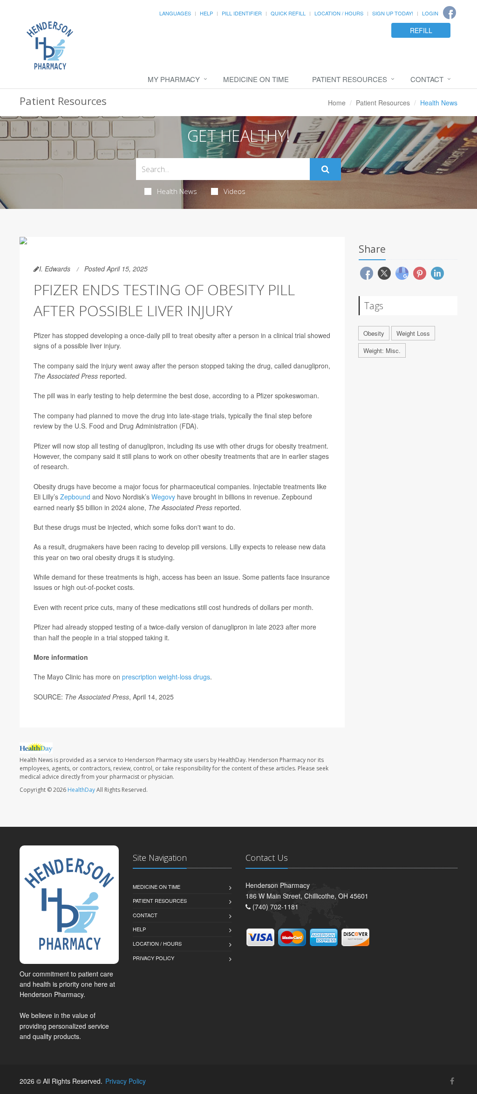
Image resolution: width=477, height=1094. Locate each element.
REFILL (421, 30)
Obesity (373, 333)
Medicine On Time (256, 79)
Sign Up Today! (392, 13)
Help (206, 13)
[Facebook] (449, 12)
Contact (426, 79)
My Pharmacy (174, 79)
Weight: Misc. (382, 350)
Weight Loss (413, 333)
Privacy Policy (153, 958)
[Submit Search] (325, 169)
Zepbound (75, 496)
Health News (177, 191)
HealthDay (81, 790)
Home (337, 102)
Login (430, 13)
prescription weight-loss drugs (166, 676)
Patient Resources (349, 79)
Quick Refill (288, 13)
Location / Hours (338, 13)
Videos (234, 191)
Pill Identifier (242, 13)
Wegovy (163, 496)
